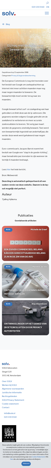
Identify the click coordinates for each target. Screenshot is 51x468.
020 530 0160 (38, 7)
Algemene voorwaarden (13, 389)
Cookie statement (10, 404)
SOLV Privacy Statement (13, 400)
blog (8, 25)
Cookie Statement (38, 457)
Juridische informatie (12, 393)
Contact (5, 408)
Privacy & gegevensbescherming (23, 76)
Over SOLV (7, 382)
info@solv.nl (9, 414)
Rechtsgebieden (9, 397)
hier (9, 170)
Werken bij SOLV (9, 385)
